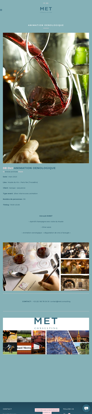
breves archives (11, 172)
